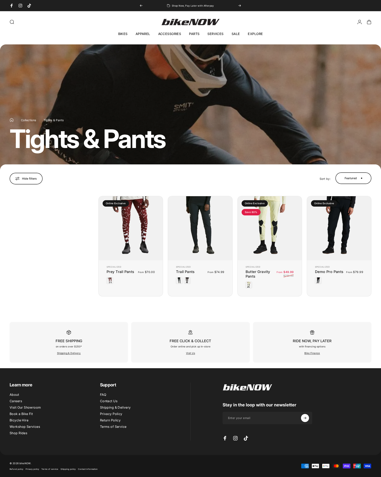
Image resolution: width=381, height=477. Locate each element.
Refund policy (16, 469)
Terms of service (49, 469)
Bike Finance (312, 353)
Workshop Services (25, 427)
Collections (28, 120)
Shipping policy (68, 469)
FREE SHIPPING (69, 341)
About (14, 395)
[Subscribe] (305, 418)
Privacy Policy (111, 414)
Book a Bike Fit (21, 414)
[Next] (239, 5)
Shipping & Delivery (69, 353)
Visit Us (190, 353)
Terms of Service (113, 427)
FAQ (103, 395)
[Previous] (141, 5)
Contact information (88, 469)
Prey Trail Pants (120, 272)
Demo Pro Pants (329, 272)
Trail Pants (185, 272)
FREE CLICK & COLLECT (190, 341)
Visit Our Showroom (25, 407)
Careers (16, 401)
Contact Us (108, 401)
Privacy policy (32, 469)
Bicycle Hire (19, 420)
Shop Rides (18, 433)
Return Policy (110, 420)
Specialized (114, 267)
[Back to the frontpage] (12, 120)
